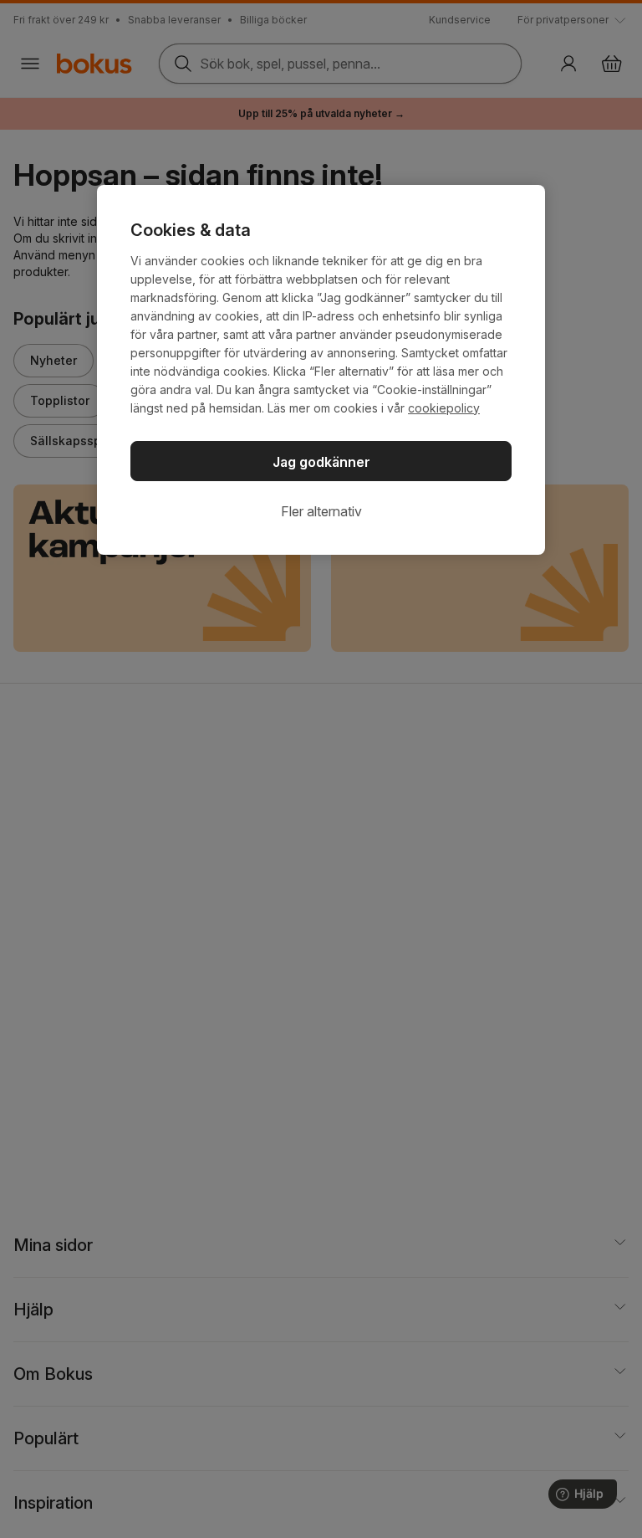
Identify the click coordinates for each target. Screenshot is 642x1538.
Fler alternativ (321, 511)
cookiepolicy (444, 408)
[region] (321, 370)
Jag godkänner (321, 462)
